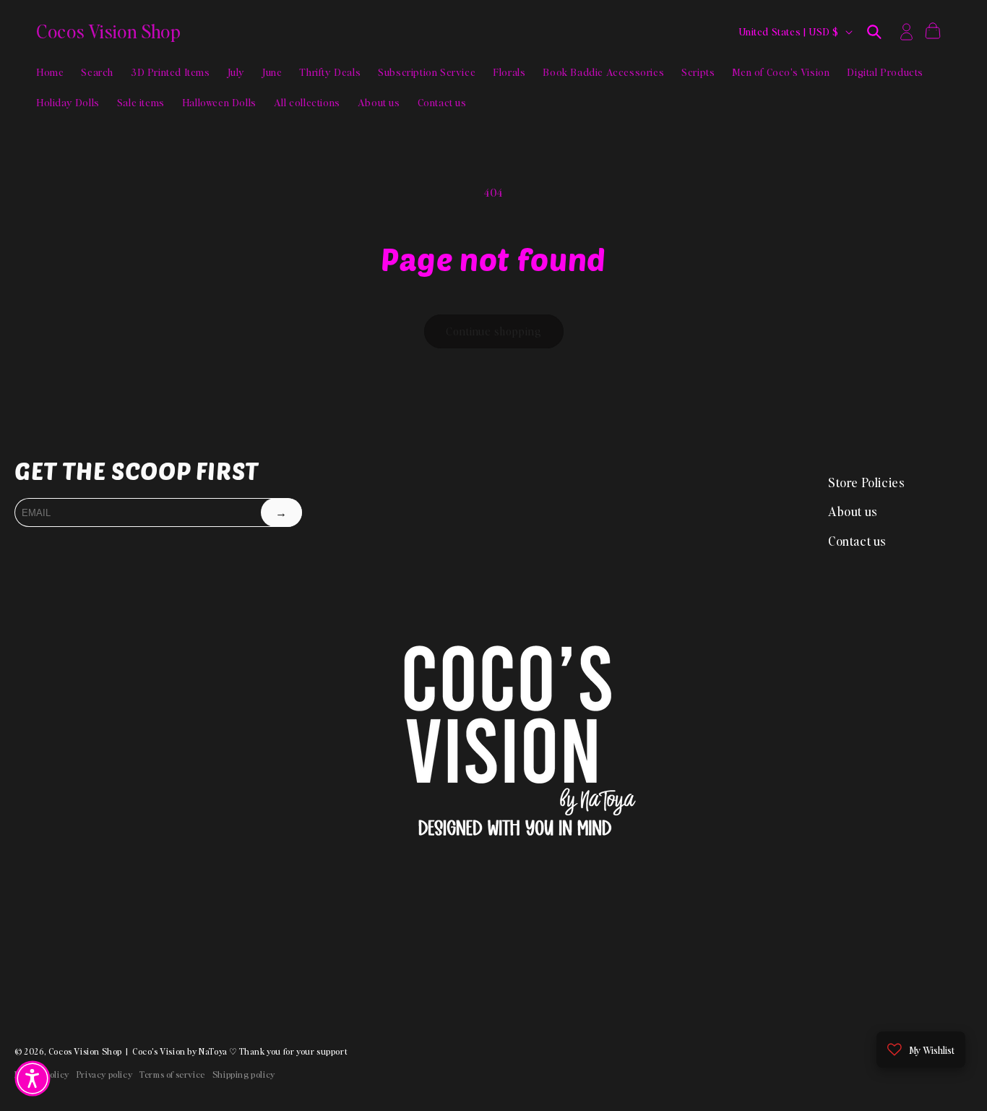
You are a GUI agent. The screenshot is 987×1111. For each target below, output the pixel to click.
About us (853, 511)
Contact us (857, 541)
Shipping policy (243, 1074)
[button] (874, 32)
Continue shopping (494, 331)
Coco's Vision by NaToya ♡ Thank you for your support (240, 1051)
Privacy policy (104, 1074)
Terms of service (172, 1074)
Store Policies (866, 482)
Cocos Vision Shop (85, 1051)
